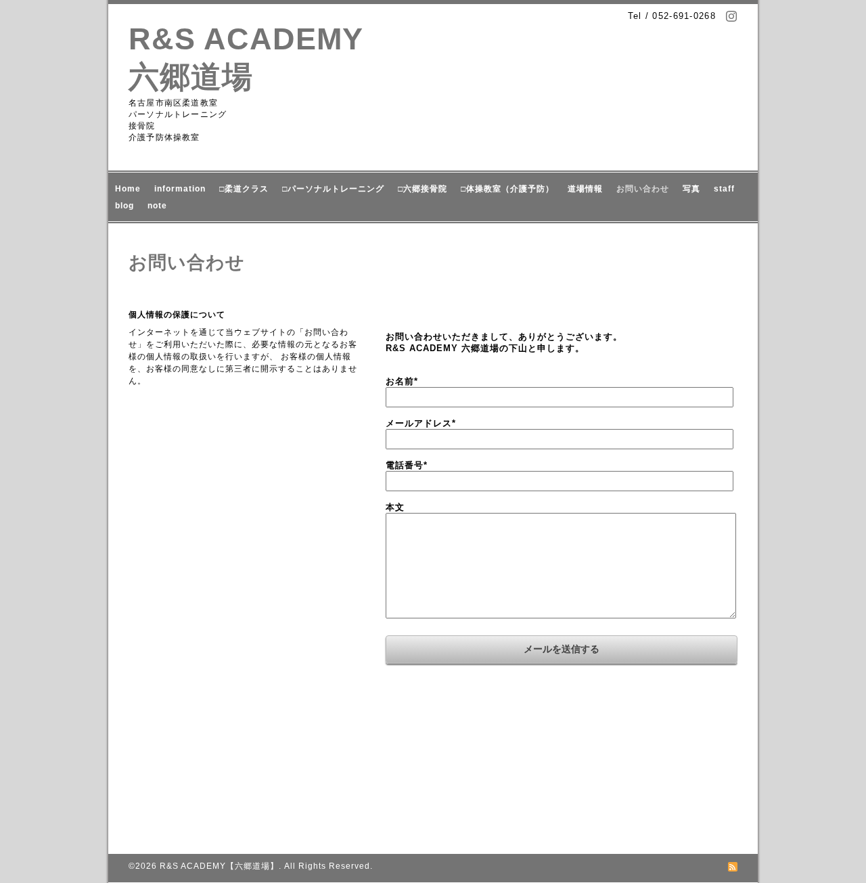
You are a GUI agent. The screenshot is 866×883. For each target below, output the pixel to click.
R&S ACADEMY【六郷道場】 (219, 866)
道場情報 (585, 189)
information (180, 189)
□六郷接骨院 (422, 189)
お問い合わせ (642, 189)
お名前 (402, 381)
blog (124, 205)
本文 (395, 507)
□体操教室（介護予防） (507, 189)
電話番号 (407, 465)
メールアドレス (421, 423)
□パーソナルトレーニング (333, 189)
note (157, 205)
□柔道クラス (244, 189)
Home (128, 189)
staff (724, 189)
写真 (691, 189)
